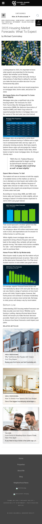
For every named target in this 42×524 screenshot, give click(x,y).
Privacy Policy (27, 500)
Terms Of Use (13, 500)
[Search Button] (37, 15)
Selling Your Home (28, 22)
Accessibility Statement (14, 502)
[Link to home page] (21, 3)
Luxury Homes (30, 20)
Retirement (16, 22)
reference (9, 229)
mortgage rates (10, 90)
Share (39, 24)
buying (7, 77)
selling (14, 77)
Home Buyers (20, 20)
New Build (9, 22)
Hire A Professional (8, 20)
